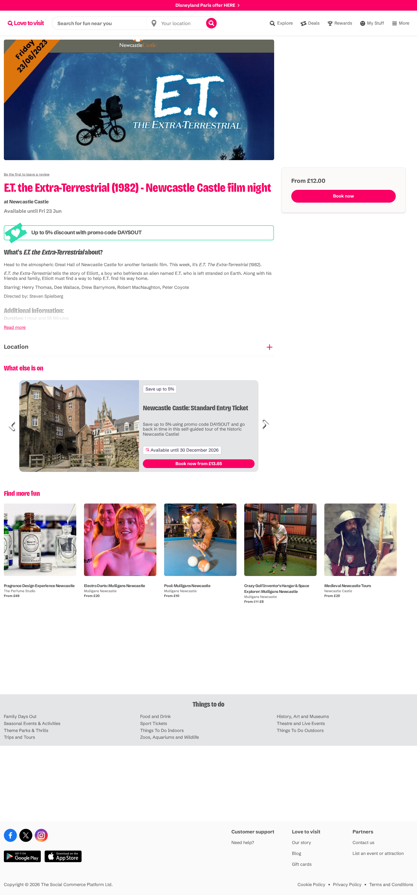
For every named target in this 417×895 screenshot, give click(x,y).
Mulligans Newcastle (100, 591)
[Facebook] (10, 835)
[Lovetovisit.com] (26, 23)
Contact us (363, 842)
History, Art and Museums (303, 716)
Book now (343, 196)
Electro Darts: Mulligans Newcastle (114, 585)
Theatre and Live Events (301, 723)
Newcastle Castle (338, 591)
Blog (296, 853)
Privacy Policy (347, 884)
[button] (26, 174)
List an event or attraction (378, 853)
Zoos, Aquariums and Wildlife (169, 737)
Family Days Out (20, 716)
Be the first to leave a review (26, 174)
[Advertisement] (208, 656)
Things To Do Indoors (162, 730)
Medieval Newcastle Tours (347, 585)
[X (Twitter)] (25, 835)
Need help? (242, 842)
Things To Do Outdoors (300, 730)
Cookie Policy (311, 884)
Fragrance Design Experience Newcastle (39, 585)
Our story (301, 842)
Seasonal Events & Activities (32, 723)
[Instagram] (41, 835)
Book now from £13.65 (198, 463)
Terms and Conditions (391, 884)
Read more (15, 327)
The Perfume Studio (19, 591)
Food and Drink (155, 716)
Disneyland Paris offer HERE (205, 5)
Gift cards (302, 864)
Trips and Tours (19, 737)
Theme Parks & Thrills (26, 730)
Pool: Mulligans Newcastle (187, 585)
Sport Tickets (153, 723)
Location (16, 346)
